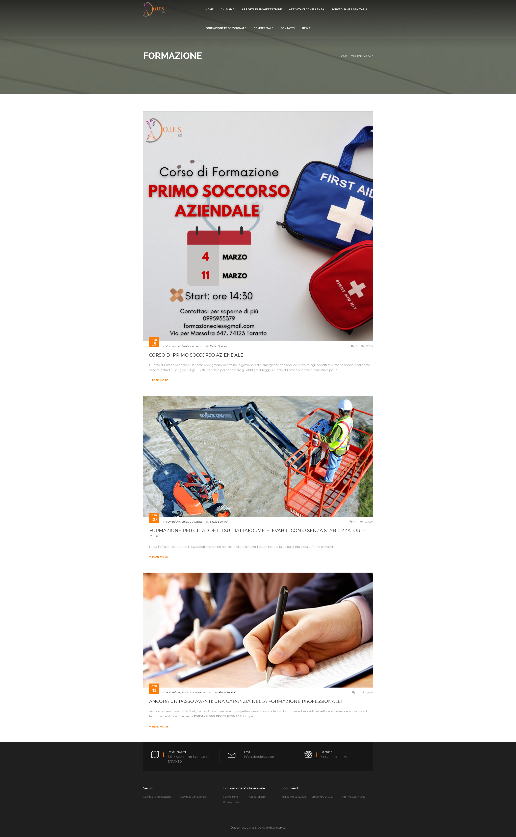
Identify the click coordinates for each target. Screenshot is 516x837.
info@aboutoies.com (259, 757)
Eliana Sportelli (219, 346)
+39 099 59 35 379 (334, 757)
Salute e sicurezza (192, 346)
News (185, 692)
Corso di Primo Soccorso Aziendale (196, 355)
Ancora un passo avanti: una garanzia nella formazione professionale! (245, 701)
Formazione (173, 346)
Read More (160, 380)
